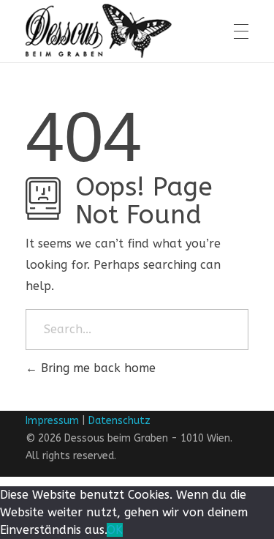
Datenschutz (119, 421)
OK (115, 530)
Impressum (52, 421)
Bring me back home (96, 368)
